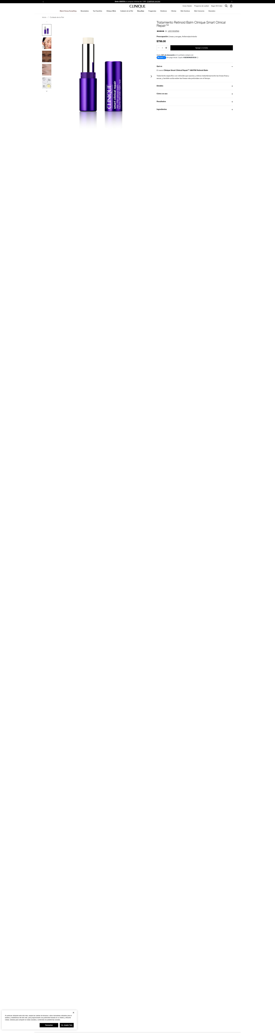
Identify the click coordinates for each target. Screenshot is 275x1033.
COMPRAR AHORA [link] (153, 1)
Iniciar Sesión (187, 6)
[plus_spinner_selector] (166, 48)
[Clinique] (137, 6)
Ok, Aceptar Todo (66, 1025)
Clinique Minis (111, 11)
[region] (39, 1020)
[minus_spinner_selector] (159, 48)
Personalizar (49, 1025)
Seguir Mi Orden (216, 6)
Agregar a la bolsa (201, 48)
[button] (231, 6)
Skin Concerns (199, 11)
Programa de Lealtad (201, 6)
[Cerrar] (73, 1012)
